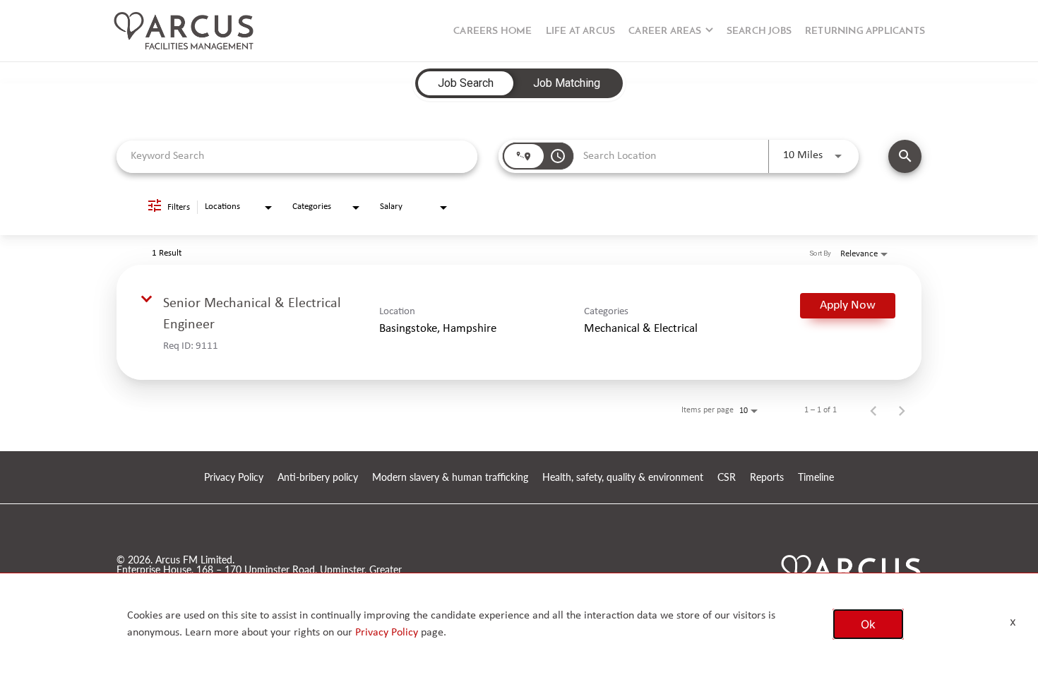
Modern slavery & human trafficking (450, 477)
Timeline (816, 477)
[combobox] (297, 156)
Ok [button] (868, 624)
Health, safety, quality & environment (622, 477)
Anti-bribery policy (318, 477)
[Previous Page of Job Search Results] (873, 410)
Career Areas (664, 31)
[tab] (465, 83)
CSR (726, 477)
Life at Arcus (581, 31)
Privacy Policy (233, 477)
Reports (767, 477)
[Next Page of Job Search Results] (902, 410)
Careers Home (492, 31)
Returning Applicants (865, 31)
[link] (519, 322)
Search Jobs (759, 31)
